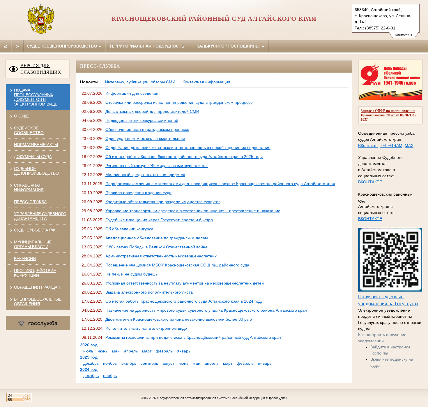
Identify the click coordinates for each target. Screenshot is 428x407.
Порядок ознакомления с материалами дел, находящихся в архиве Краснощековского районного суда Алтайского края (220, 183)
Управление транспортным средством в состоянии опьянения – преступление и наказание (192, 210)
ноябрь (110, 363)
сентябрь (149, 363)
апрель (131, 351)
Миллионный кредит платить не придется (145, 174)
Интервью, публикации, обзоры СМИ (140, 82)
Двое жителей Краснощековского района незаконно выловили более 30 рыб (178, 319)
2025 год (89, 357)
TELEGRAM (391, 145)
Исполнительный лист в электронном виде (146, 328)
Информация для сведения (131, 93)
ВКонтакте (368, 145)
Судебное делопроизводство (62, 46)
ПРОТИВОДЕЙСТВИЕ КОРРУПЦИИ (35, 273)
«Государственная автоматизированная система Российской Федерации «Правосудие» (222, 398)
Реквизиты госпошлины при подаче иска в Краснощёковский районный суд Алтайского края (193, 337)
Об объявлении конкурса (129, 229)
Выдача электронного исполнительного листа (149, 292)
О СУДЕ (21, 116)
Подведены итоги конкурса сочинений (141, 120)
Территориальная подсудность (147, 46)
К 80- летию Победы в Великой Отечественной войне (156, 247)
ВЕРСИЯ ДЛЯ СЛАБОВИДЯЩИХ (40, 69)
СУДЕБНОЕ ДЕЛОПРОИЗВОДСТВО (36, 171)
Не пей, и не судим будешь (131, 274)
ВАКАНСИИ (25, 258)
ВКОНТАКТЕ (370, 182)
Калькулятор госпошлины (229, 46)
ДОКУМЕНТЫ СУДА (33, 156)
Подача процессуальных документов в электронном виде (35, 97)
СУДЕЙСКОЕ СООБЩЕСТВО (29, 130)
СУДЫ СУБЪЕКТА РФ (34, 230)
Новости (89, 82)
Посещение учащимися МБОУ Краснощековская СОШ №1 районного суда (177, 265)
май (116, 351)
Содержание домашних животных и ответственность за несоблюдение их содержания (187, 147)
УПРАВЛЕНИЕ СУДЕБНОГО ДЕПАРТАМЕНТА (40, 216)
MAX (409, 145)
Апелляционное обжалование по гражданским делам (156, 238)
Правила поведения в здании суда (138, 192)
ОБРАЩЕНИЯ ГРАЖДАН (37, 287)
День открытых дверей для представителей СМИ (152, 111)
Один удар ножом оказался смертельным (145, 138)
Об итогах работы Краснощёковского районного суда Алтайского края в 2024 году (184, 301)
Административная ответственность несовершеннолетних (161, 256)
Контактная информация (206, 82)
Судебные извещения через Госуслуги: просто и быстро (159, 219)
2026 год (89, 345)
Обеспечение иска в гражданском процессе (147, 129)
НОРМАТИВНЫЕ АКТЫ (36, 144)
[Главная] (6, 46)
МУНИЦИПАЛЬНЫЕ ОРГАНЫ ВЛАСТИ (33, 244)
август (168, 363)
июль (88, 351)
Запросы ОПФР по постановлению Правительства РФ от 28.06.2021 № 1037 (388, 115)
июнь (102, 351)
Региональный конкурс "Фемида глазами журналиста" (156, 165)
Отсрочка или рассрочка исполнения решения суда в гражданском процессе (179, 102)
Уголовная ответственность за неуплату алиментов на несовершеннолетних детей (184, 283)
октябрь (128, 363)
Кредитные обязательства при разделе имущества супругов (162, 201)
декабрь (91, 363)
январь (183, 351)
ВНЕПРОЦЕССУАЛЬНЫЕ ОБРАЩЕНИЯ (37, 301)
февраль (164, 351)
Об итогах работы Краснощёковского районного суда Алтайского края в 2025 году (184, 156)
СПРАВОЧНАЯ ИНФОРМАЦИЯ (29, 187)
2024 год (89, 369)
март (146, 351)
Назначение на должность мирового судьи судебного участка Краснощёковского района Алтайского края (206, 310)
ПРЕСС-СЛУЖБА (30, 201)
